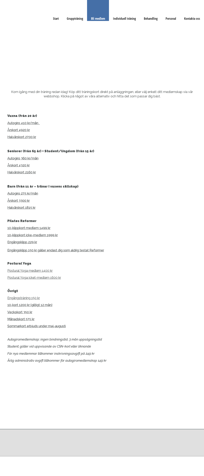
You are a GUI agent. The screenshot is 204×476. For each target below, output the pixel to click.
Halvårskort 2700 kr (21, 137)
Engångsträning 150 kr (23, 298)
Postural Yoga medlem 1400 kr (30, 271)
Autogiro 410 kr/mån (23, 123)
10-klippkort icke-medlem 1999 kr (32, 235)
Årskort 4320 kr (18, 165)
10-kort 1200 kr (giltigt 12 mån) (29, 305)
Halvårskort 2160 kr (21, 172)
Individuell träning (124, 18)
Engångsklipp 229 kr (22, 242)
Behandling (151, 18)
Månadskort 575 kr (20, 319)
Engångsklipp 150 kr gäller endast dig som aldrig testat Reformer (55, 250)
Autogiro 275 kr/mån (22, 193)
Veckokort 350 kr (19, 312)
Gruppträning (75, 18)
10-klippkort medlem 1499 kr (28, 228)
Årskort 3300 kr (18, 200)
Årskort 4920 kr (18, 130)
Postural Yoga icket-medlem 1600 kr (34, 277)
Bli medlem (98, 18)
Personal (171, 18)
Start (56, 18)
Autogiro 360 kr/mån (22, 158)
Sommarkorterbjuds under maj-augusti (36, 326)
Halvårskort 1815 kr (21, 207)
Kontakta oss (192, 18)
